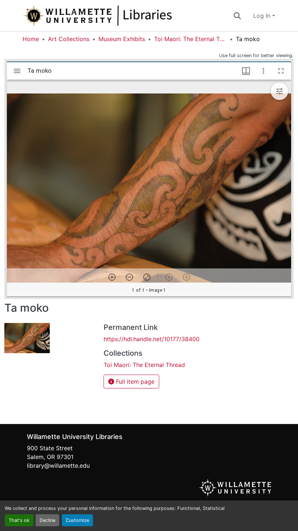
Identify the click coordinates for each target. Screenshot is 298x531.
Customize (77, 520)
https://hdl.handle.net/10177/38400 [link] (152, 339)
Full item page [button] (134, 381)
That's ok (19, 520)
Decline (47, 520)
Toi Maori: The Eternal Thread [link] (190, 39)
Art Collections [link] (68, 39)
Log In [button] (262, 15)
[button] (121, 15)
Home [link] (31, 39)
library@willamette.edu (58, 465)
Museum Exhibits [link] (121, 39)
